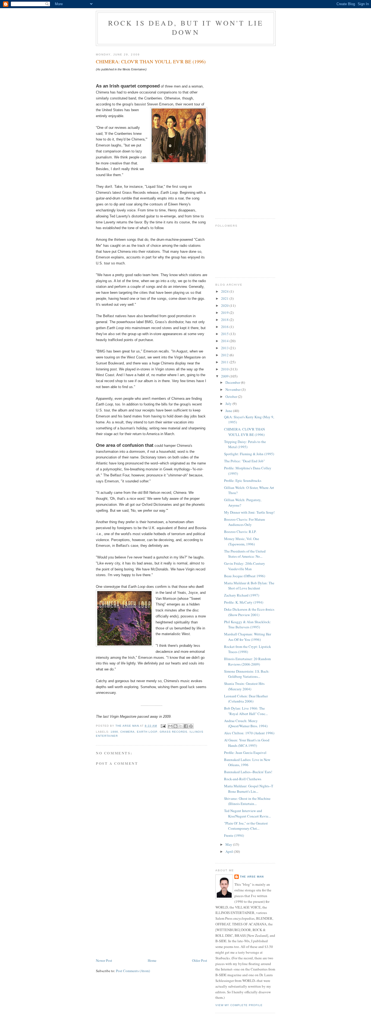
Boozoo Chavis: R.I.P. (240, 531)
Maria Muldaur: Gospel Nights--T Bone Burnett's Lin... (248, 789)
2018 (225, 319)
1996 (114, 731)
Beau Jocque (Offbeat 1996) (244, 575)
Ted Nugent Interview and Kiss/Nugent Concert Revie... (247, 813)
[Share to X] (180, 726)
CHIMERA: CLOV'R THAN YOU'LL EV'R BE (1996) (244, 432)
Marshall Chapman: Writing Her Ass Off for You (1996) (247, 637)
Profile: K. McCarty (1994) (243, 602)
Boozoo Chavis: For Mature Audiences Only (244, 522)
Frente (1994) (234, 835)
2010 (225, 369)
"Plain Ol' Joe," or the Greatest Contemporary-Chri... (246, 826)
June (229, 410)
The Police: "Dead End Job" (244, 460)
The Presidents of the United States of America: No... (245, 554)
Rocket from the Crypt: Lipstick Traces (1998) (247, 649)
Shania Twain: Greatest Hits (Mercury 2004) (244, 686)
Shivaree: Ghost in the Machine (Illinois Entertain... (247, 801)
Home (152, 960)
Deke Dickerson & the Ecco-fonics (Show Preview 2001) (249, 612)
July (228, 403)
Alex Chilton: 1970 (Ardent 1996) (249, 733)
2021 (225, 298)
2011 (225, 362)
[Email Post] (163, 725)
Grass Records (173, 731)
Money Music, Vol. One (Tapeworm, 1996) (241, 541)
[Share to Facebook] (185, 726)
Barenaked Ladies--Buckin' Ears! (248, 771)
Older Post (199, 960)
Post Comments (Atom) (133, 970)
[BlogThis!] (175, 726)
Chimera (127, 731)
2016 (225, 326)
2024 (225, 291)
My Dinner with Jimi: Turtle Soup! (249, 512)
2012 (225, 354)
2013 (225, 347)
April (229, 851)
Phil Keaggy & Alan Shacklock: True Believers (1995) (247, 624)
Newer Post (104, 960)
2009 (225, 376)
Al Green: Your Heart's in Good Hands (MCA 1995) (246, 743)
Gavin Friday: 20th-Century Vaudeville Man (244, 566)
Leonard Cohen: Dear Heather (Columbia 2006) (246, 699)
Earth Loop (147, 731)
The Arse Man (252, 876)
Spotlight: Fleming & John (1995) (249, 453)
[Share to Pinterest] (191, 726)
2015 (225, 333)
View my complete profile (239, 1005)
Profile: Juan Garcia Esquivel (245, 752)
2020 (225, 305)
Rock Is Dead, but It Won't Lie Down (186, 27)
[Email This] (170, 726)
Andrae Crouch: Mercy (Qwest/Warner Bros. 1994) (246, 723)
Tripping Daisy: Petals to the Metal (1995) (245, 444)
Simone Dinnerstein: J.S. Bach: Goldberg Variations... (246, 674)
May (229, 844)
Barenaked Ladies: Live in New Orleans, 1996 (247, 762)
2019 (225, 312)
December (233, 382)
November (233, 389)
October (231, 396)
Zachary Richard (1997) (241, 595)
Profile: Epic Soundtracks (242, 480)
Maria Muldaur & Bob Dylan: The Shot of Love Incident (249, 585)
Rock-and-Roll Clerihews (242, 778)
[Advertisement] (136, 919)
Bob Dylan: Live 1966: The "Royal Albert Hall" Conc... (246, 711)
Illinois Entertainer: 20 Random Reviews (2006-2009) (247, 661)
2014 (225, 340)
